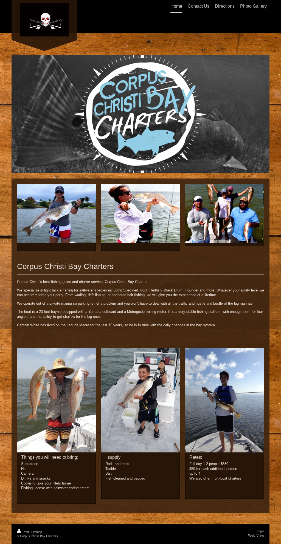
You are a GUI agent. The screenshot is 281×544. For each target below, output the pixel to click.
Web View (256, 535)
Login (260, 531)
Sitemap (36, 532)
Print (26, 532)
